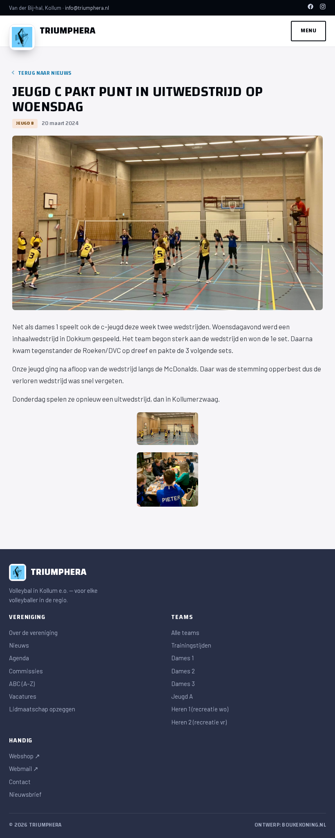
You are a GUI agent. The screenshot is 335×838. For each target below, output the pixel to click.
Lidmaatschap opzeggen (42, 709)
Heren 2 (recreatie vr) (199, 722)
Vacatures (22, 696)
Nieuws (19, 645)
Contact (20, 781)
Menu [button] (308, 30)
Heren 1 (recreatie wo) (199, 709)
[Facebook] (310, 7)
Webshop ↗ (24, 756)
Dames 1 (182, 657)
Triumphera (68, 30)
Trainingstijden (191, 645)
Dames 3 (183, 683)
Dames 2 (183, 671)
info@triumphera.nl (87, 7)
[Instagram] (322, 7)
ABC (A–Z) (22, 683)
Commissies (26, 671)
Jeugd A (182, 696)
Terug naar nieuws (45, 73)
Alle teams (185, 632)
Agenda (19, 657)
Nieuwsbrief (25, 794)
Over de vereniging (33, 632)
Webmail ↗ (23, 768)
